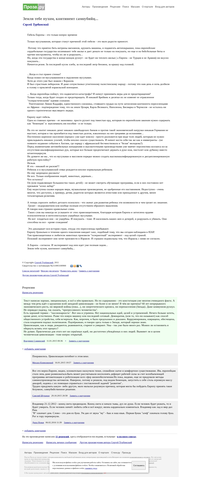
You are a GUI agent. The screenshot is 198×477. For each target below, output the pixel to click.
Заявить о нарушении (89, 271)
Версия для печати (50, 271)
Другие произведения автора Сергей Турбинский (45, 275)
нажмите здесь (91, 468)
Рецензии (115, 7)
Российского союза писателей (92, 473)
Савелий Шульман (41, 396)
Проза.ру (126, 452)
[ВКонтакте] (71, 266)
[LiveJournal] (80, 266)
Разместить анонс (68, 271)
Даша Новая (38, 422)
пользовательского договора (140, 457)
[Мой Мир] (77, 266)
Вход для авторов (164, 7)
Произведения (100, 7)
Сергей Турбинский (36, 24)
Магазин (135, 7)
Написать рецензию (32, 292)
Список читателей (30, 271)
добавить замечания (35, 349)
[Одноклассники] (74, 266)
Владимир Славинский (34, 341)
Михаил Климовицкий (42, 362)
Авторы (86, 7)
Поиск (125, 7)
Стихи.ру (115, 452)
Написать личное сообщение (61, 442)
